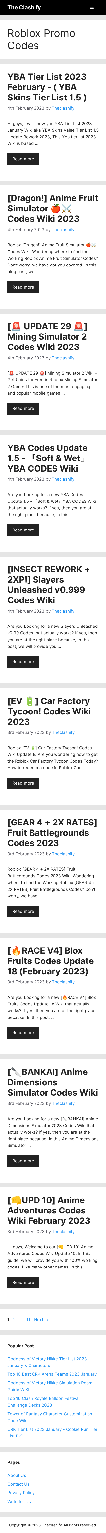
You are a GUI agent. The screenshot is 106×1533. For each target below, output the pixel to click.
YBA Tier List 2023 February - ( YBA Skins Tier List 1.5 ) (47, 86)
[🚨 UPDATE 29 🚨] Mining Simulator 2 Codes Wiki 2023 (47, 336)
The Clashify (24, 7)
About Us (16, 1475)
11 (29, 1319)
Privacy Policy (21, 1492)
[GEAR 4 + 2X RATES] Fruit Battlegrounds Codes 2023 (52, 832)
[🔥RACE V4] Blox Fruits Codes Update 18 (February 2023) (50, 960)
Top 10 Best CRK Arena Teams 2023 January (52, 1374)
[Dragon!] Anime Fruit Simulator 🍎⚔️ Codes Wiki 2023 (52, 208)
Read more (23, 158)
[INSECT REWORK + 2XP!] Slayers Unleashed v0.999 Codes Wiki (48, 584)
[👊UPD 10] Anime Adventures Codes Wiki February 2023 (48, 1210)
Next (41, 1319)
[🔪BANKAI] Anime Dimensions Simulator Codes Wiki (52, 1082)
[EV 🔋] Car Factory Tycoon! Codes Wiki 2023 (49, 711)
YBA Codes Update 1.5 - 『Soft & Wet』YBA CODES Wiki (48, 458)
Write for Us (19, 1501)
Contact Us (18, 1484)
